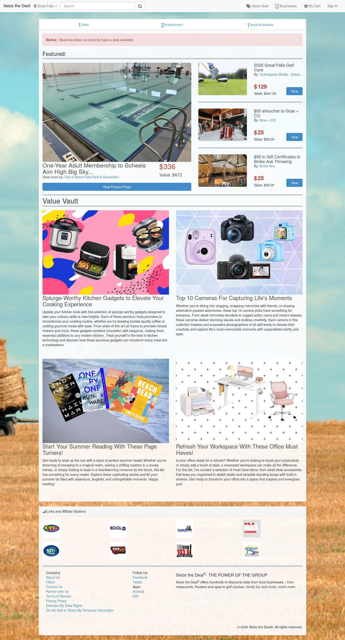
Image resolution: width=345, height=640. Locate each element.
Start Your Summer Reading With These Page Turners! (99, 449)
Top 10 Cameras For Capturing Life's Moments (234, 297)
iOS (135, 596)
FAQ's (50, 582)
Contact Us (54, 586)
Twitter (137, 582)
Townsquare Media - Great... (281, 74)
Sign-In (332, 6)
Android (138, 591)
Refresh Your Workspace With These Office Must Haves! (237, 449)
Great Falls (45, 6)
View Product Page (117, 186)
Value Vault (259, 6)
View (294, 91)
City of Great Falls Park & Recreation (92, 177)
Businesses (288, 6)
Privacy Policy (56, 600)
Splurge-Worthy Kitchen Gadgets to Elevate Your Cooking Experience (103, 300)
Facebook (140, 577)
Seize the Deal (17, 5)
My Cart (314, 6)
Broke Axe (267, 166)
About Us (53, 577)
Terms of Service (58, 596)
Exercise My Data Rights (64, 605)
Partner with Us (57, 591)
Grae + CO (268, 120)
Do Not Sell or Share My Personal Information (80, 610)
